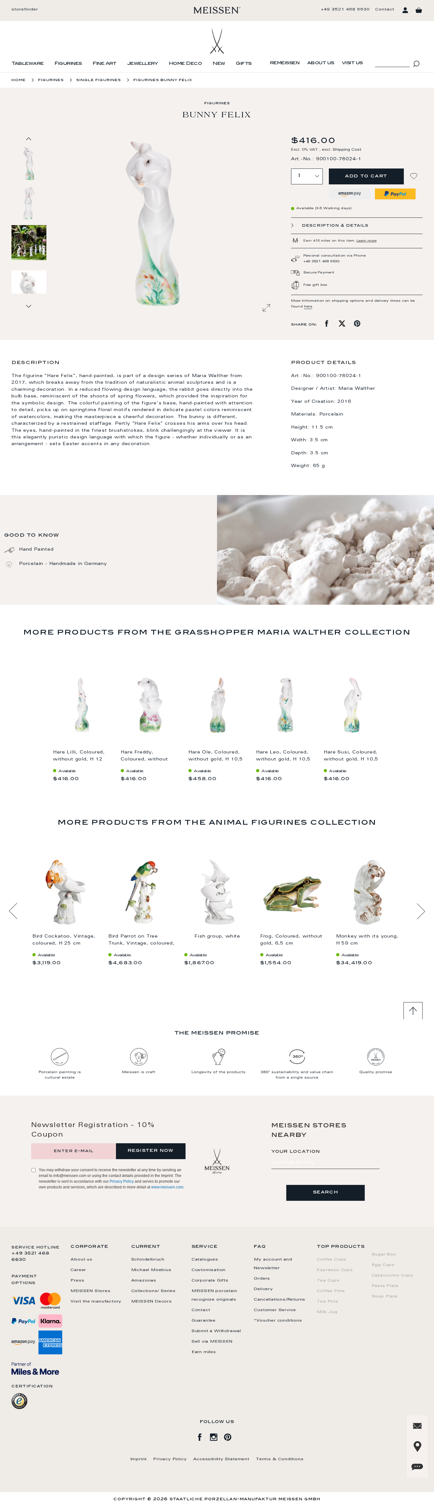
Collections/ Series (153, 1291)
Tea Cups (328, 1281)
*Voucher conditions (278, 1321)
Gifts (244, 64)
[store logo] (217, 10)
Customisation (209, 1270)
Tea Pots (327, 1301)
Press (77, 1281)
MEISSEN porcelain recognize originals (214, 1295)
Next (421, 911)
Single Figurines (98, 80)
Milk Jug (327, 1312)
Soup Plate (385, 1296)
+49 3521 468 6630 (345, 9)
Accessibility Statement (221, 1459)
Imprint (139, 1459)
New (219, 64)
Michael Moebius (151, 1270)
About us (320, 63)
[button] (29, 203)
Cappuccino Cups (392, 1275)
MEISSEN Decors (151, 1301)
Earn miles (204, 1352)
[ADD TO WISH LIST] (414, 176)
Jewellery (142, 64)
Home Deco (185, 64)
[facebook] (203, 1436)
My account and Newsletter (273, 1264)
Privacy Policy (122, 1181)
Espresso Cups (335, 1270)
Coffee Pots (331, 1291)
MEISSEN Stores (90, 1291)
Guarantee (204, 1321)
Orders (262, 1279)
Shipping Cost (347, 150)
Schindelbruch (148, 1260)
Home (18, 80)
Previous (13, 911)
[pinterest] (231, 1436)
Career (78, 1270)
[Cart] (419, 10)
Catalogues (205, 1260)
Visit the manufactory (96, 1301)
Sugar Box (384, 1254)
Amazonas (143, 1281)
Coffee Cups (331, 1260)
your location (295, 1152)
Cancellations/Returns (279, 1300)
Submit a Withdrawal (216, 1331)
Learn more (366, 241)
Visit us (352, 63)
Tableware (27, 64)
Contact (384, 9)
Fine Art (104, 64)
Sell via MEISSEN (212, 1342)
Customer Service (275, 1310)
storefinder (24, 9)
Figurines (68, 64)
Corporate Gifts (210, 1281)
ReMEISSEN (285, 63)
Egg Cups (383, 1265)
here (308, 306)
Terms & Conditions (279, 1459)
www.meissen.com (167, 1187)
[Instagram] (217, 1436)
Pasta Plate (385, 1286)
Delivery (263, 1289)
